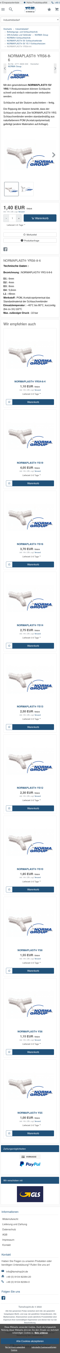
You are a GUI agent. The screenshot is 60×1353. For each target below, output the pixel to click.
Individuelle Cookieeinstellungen (44, 1347)
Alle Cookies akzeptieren (30, 1341)
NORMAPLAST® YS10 (30, 869)
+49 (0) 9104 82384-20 (18, 1276)
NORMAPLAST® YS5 (30, 1112)
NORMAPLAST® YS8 (30, 950)
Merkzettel (32, 234)
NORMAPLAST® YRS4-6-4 (30, 381)
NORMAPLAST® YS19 (30, 462)
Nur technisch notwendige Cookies (15, 1348)
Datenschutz (9, 1229)
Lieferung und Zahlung (14, 1224)
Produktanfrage (31, 240)
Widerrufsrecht (10, 1219)
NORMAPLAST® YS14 (30, 625)
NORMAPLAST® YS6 (30, 1031)
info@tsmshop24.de (17, 1271)
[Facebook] (4, 1298)
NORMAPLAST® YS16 (30, 544)
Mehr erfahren (41, 1332)
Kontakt (6, 1245)
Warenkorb (41, 218)
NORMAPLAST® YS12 (30, 787)
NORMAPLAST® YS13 (30, 706)
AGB (4, 1234)
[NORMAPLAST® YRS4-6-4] (4, 68)
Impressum (8, 1239)
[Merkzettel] (9, 402)
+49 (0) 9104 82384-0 (18, 1282)
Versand (21, 211)
